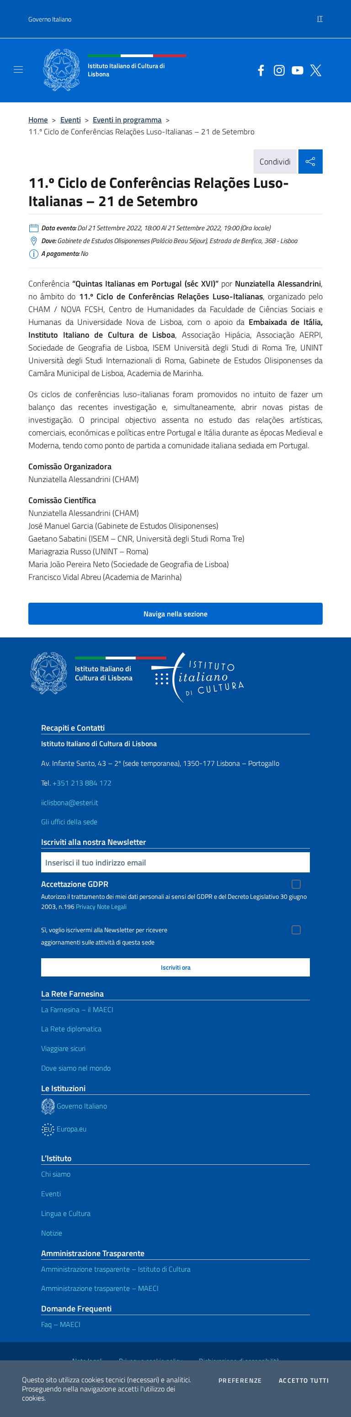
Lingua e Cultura (65, 1213)
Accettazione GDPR (74, 884)
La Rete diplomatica (71, 1028)
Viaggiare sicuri (63, 1048)
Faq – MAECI (60, 1324)
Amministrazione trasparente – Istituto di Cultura (116, 1268)
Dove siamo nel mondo (76, 1067)
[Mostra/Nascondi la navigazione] (18, 69)
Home (38, 119)
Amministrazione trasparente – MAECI (100, 1288)
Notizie (51, 1232)
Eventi (70, 119)
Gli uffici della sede (69, 821)
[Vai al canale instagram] (277, 69)
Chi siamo (55, 1173)
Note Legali (112, 906)
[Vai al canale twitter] (313, 69)
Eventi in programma (127, 119)
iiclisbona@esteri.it (69, 802)
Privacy (86, 906)
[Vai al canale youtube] (295, 69)
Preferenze (240, 1380)
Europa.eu (70, 1128)
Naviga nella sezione (175, 613)
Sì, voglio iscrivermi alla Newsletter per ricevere (104, 930)
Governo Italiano (49, 19)
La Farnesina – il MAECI (77, 1009)
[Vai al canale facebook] (259, 69)
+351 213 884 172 (82, 782)
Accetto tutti (304, 1380)
